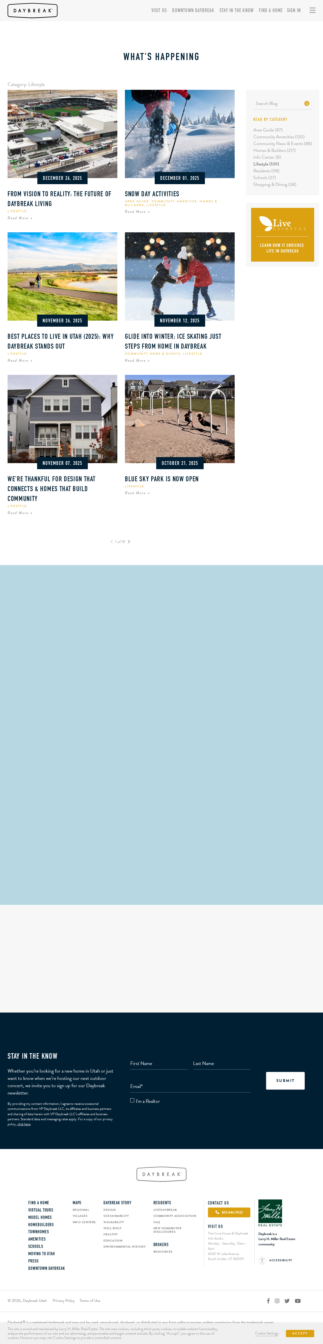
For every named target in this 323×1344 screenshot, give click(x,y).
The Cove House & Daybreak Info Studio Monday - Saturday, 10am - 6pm (228, 1241)
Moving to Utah (41, 1254)
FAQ (156, 1222)
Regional (81, 1210)
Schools (35, 1247)
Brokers (161, 1245)
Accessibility (280, 1260)
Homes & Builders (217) (274, 150)
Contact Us (218, 1203)
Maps (77, 1203)
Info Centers (84, 1222)
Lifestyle (17, 211)
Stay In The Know (237, 10)
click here (23, 1124)
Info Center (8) (267, 157)
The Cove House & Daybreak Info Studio (161, 840)
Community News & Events (152, 353)
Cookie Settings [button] (266, 1333)
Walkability (113, 1222)
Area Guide (137, 201)
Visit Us (159, 10)
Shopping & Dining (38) (274, 184)
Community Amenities (174, 201)
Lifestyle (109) (266, 163)
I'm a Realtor (148, 1101)
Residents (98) (266, 170)
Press (33, 1261)
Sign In (294, 10)
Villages (80, 1216)
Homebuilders (41, 1225)
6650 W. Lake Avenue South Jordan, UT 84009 (226, 1256)
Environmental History (124, 1246)
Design (109, 1210)
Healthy (110, 1234)
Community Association (174, 1216)
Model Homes (40, 1218)
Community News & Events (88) (282, 143)
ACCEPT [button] (300, 1333)
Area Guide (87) (268, 129)
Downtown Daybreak (193, 10)
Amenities (36, 1239)
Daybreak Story (117, 1203)
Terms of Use (89, 1301)
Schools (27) (264, 177)
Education (112, 1240)
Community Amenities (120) (279, 136)
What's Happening (161, 57)
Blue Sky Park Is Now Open (162, 479)
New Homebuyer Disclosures (167, 1230)
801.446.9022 (161, 882)
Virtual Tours (40, 1210)
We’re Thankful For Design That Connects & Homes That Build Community (51, 489)
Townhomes (38, 1232)
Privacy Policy (64, 1301)
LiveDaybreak (165, 1210)
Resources (163, 1251)
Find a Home (271, 10)
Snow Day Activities (152, 194)
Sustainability (116, 1216)
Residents (162, 1203)
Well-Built (112, 1228)
